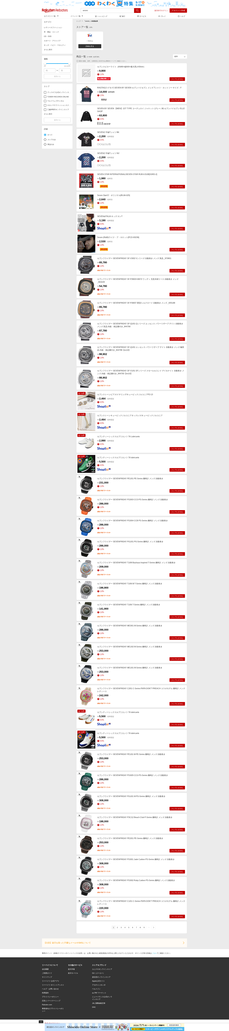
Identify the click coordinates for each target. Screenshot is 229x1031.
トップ (78, 21)
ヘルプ (182, 16)
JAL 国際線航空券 (98, 1003)
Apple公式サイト (98, 981)
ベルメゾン (96, 989)
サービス (143, 16)
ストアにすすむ (177, 79)
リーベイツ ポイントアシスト (53, 985)
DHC (94, 1007)
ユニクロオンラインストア (102, 969)
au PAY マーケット (99, 993)
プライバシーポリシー (50, 997)
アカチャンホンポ (98, 985)
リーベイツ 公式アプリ (50, 981)
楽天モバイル (73, 973)
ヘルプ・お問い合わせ (50, 989)
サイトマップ (47, 977)
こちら (154, 953)
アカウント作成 (178, 10)
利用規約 (45, 993)
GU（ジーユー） (98, 973)
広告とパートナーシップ (51, 1001)
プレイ (163, 16)
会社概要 (45, 969)
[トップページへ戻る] (55, 10)
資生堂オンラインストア (101, 977)
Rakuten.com (47, 1005)
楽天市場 (71, 969)
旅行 (123, 16)
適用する (57, 76)
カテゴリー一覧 (50, 16)
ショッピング (102, 16)
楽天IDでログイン (161, 10)
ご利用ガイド (47, 973)
